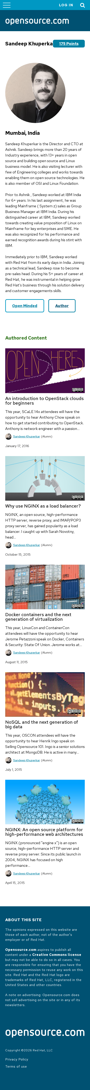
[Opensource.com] (37, 22)
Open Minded (24, 305)
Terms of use (16, 1066)
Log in (66, 5)
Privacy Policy (16, 1059)
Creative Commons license (56, 955)
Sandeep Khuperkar (26, 436)
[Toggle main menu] (6, 5)
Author (62, 305)
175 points (68, 43)
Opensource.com (20, 950)
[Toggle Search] (82, 5)
